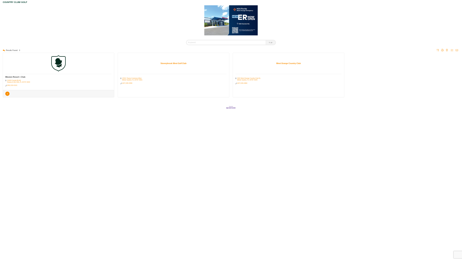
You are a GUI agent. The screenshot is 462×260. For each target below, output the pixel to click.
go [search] (271, 42)
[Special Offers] (7, 95)
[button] (4, 50)
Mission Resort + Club (15, 77)
